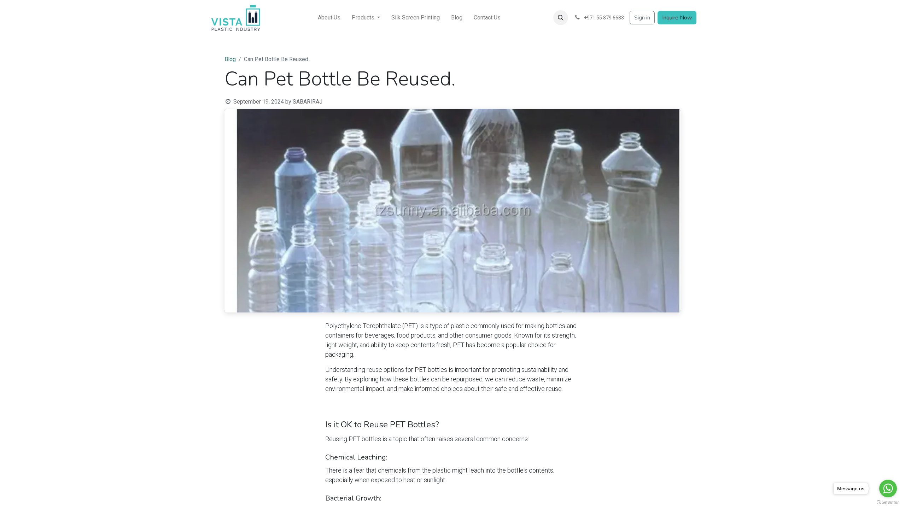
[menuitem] (329, 18)
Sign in (642, 18)
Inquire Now (677, 18)
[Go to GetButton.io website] (888, 502)
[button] (560, 17)
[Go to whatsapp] (888, 488)
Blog (230, 59)
